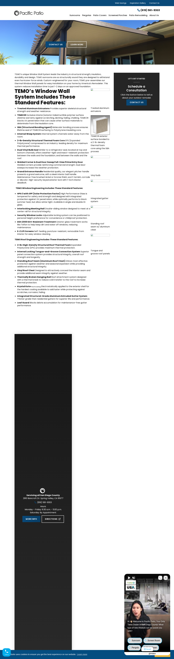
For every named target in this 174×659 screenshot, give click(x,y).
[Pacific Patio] (38, 13)
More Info (31, 519)
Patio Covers (99, 15)
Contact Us (154, 3)
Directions (51, 519)
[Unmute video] (129, 578)
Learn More (77, 44)
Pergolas (86, 15)
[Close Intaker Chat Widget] (166, 578)
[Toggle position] (160, 578)
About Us (154, 15)
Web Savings (120, 3)
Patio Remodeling (138, 15)
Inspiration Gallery (138, 3)
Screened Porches (118, 15)
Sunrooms (75, 15)
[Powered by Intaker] (152, 653)
